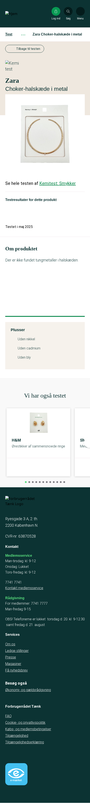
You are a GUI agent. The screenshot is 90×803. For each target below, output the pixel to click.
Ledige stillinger (17, 651)
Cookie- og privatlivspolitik (25, 722)
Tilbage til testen (28, 49)
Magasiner (13, 664)
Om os (10, 644)
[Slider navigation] (26, 482)
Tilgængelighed (16, 736)
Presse (10, 657)
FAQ (8, 716)
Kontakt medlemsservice (24, 588)
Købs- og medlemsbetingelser (28, 729)
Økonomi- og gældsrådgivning (28, 690)
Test (8, 34)
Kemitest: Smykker (57, 183)
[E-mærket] (16, 774)
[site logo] (19, 13)
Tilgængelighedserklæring (24, 742)
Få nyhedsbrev (16, 670)
